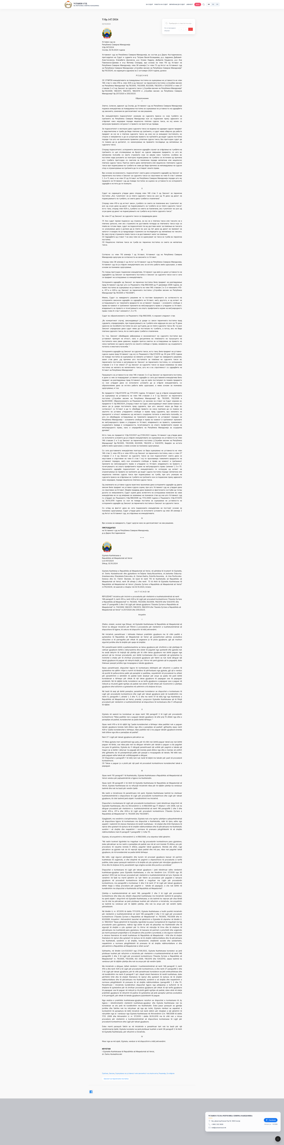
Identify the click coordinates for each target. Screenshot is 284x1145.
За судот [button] (149, 4)
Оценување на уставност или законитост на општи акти (136, 1073)
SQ (213, 4)
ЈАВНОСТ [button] (189, 4)
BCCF (197, 4)
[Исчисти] (190, 29)
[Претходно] (181, 29)
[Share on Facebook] (91, 1092)
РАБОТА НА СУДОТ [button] (161, 4)
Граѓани (105, 1073)
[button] (278, 1139)
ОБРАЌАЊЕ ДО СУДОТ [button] (177, 4)
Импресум (267, 1124)
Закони (111, 1073)
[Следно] (186, 29)
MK (209, 4)
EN (217, 4)
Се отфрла (170, 1073)
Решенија (162, 1073)
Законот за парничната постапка (116, 1079)
